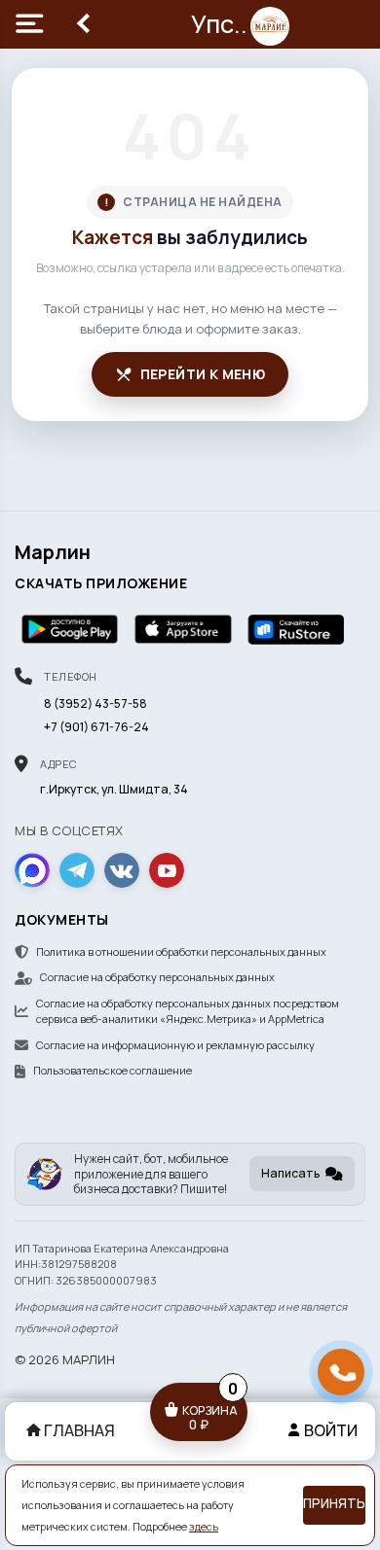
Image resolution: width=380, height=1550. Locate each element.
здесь (203, 1526)
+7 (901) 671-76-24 (96, 727)
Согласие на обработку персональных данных (157, 976)
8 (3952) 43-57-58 (95, 703)
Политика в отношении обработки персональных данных (181, 951)
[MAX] (32, 870)
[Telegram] (77, 870)
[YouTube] (166, 870)
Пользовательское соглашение (112, 1070)
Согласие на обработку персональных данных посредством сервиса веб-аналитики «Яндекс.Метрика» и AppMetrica (187, 1011)
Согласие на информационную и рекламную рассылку (175, 1045)
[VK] (121, 870)
